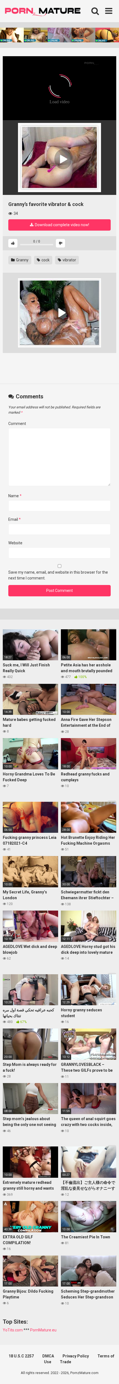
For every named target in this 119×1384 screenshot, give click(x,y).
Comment (17, 423)
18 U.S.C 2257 (21, 1356)
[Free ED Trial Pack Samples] (59, 157)
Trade (65, 1362)
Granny (22, 260)
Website (15, 543)
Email (14, 519)
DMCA (48, 1356)
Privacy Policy (76, 1356)
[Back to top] (108, 1372)
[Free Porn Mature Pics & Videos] (44, 11)
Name (15, 496)
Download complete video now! (61, 225)
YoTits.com (13, 1330)
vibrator (69, 260)
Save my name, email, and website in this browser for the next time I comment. (58, 575)
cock (45, 260)
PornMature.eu (43, 1330)
